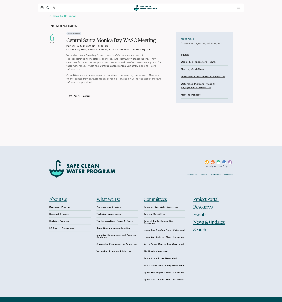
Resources (203, 207)
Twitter (204, 174)
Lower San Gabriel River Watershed (164, 237)
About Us (58, 199)
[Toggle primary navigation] (238, 8)
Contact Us (192, 174)
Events (199, 214)
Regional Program (59, 214)
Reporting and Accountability (113, 228)
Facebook (228, 174)
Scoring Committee (154, 214)
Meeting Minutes (191, 95)
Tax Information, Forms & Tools (114, 221)
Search (199, 229)
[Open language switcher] (53, 7)
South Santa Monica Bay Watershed (164, 265)
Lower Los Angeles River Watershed (164, 230)
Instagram (216, 174)
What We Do (108, 199)
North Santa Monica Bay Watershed (164, 244)
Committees (155, 199)
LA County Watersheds (62, 228)
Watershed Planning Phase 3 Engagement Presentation (198, 86)
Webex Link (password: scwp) (198, 62)
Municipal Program (59, 207)
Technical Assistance (108, 214)
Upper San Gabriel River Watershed (164, 280)
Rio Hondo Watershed (155, 251)
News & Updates (209, 222)
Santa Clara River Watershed (160, 258)
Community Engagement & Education (116, 244)
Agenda (185, 54)
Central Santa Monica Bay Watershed (158, 222)
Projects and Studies (108, 207)
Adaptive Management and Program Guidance (116, 236)
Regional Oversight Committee (161, 207)
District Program (59, 221)
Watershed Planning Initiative (113, 251)
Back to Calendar (64, 16)
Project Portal (206, 199)
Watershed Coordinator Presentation (203, 76)
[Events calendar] (42, 7)
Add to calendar (82, 96)
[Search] (47, 7)
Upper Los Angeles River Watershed (164, 272)
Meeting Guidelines (192, 69)
